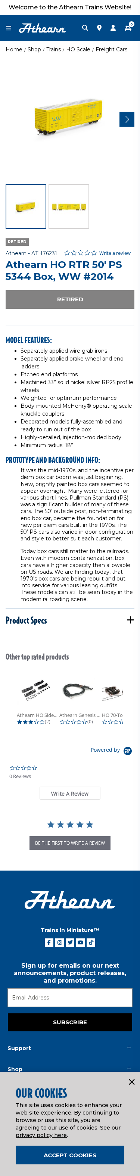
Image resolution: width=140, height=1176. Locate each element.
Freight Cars (111, 49)
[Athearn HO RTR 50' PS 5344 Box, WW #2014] (70, 118)
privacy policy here (41, 1135)
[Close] (131, 1082)
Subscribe (70, 1022)
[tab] (70, 793)
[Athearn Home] (42, 27)
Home (14, 49)
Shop (34, 49)
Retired (70, 299)
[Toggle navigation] (12, 28)
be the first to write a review (70, 843)
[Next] (126, 119)
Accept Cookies (70, 1155)
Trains (53, 49)
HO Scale (78, 49)
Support (19, 1048)
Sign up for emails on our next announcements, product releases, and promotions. (70, 973)
